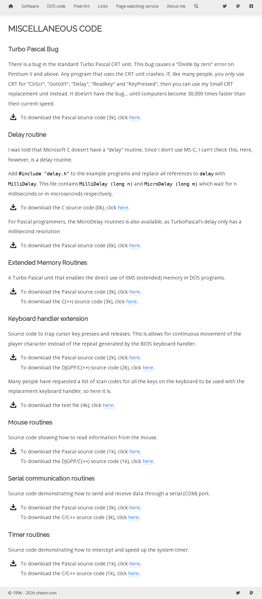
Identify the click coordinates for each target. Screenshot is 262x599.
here (134, 117)
